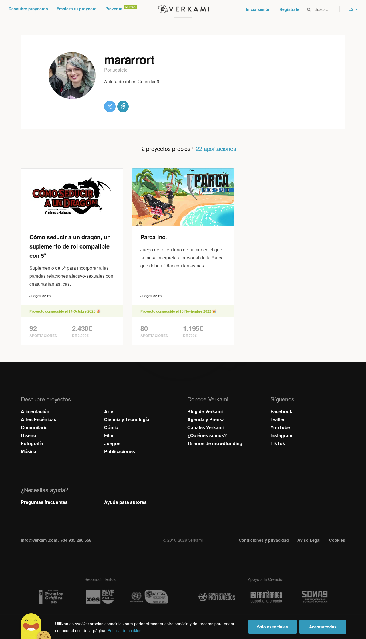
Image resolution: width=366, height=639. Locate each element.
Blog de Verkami (205, 411)
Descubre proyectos (28, 8)
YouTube (280, 427)
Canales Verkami (205, 427)
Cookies (337, 540)
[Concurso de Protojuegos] (217, 597)
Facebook (281, 411)
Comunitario (34, 427)
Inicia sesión (258, 9)
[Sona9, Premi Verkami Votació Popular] (316, 597)
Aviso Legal (309, 540)
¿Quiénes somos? (207, 435)
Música (28, 451)
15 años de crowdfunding (214, 443)
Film (108, 435)
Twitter (277, 419)
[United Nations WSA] (149, 596)
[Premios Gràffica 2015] (50, 596)
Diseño (28, 435)
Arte (108, 411)
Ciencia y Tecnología (126, 419)
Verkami (183, 9)
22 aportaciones (216, 148)
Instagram (281, 435)
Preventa (113, 8)
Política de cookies (124, 630)
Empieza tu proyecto (77, 8)
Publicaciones (119, 451)
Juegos (112, 443)
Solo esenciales (272, 627)
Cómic (111, 427)
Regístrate (289, 9)
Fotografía (32, 443)
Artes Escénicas (38, 419)
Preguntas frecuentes (44, 502)
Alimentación (35, 411)
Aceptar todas (323, 627)
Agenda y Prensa (206, 419)
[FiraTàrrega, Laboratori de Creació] (266, 597)
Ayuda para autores (125, 502)
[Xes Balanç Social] (100, 596)
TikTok (277, 443)
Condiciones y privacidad (264, 540)
